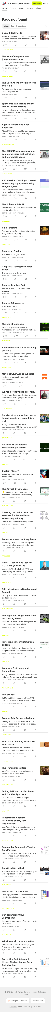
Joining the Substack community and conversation (17, 378)
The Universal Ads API (13, 204)
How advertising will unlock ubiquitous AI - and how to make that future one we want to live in (19, 111)
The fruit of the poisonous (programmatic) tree (15, 58)
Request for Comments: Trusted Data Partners (18, 848)
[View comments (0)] (15, 44)
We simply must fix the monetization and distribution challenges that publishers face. (19, 895)
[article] (25, 38)
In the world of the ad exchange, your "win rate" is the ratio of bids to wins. (18, 945)
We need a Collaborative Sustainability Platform (14, 446)
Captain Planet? (10, 471)
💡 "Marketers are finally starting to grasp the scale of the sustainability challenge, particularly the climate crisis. (19, 493)
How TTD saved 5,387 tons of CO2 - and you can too (17, 564)
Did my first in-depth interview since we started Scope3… (19, 596)
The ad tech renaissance (15, 891)
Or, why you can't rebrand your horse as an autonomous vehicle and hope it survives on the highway (19, 63)
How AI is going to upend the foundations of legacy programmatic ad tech (19, 328)
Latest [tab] (6, 26)
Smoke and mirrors (10, 306)
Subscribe (37, 3)
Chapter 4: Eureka (11, 251)
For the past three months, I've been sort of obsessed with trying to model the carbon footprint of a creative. (19, 396)
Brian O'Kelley (14, 42)
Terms (34, 992)
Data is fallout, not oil (13, 868)
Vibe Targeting (9, 228)
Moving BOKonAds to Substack (18, 374)
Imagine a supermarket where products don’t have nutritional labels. (19, 622)
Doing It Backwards (12, 33)
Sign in (46, 3)
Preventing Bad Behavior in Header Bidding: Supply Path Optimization (17, 962)
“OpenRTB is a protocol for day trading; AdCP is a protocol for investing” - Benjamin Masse (18, 132)
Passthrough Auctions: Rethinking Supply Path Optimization (14, 820)
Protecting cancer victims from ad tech (18, 643)
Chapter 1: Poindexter (13, 303)
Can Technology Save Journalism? (13, 916)
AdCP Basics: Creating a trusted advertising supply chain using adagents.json (19, 183)
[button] (4, 8)
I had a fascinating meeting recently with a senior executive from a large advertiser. (19, 452)
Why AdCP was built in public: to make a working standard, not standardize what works (19, 37)
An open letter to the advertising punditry (19, 349)
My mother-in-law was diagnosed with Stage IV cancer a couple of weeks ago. (18, 649)
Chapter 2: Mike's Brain (14, 285)
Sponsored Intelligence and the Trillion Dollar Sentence (18, 105)
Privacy (27, 992)
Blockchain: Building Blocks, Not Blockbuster (18, 743)
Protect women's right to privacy (19, 539)
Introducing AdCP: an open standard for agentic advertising (19, 208)
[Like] (3, 433)
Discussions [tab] (21, 26)
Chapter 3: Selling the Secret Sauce (17, 268)
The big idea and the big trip (14, 273)
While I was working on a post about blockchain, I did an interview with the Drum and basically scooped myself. (18, 748)
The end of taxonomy (13, 324)
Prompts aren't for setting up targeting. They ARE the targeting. (18, 232)
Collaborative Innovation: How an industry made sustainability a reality (19, 418)
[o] (45, 59)
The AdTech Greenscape (15, 489)
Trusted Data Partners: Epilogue (18, 718)
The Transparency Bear (14, 768)
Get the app (38, 1000)
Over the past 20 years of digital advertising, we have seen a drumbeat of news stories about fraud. (19, 798)
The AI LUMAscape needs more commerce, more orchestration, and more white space (18, 154)
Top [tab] (12, 26)
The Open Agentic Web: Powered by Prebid (19, 84)
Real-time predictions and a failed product (16, 289)
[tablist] (14, 26)
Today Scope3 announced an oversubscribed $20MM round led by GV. (19, 425)
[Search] (46, 26)
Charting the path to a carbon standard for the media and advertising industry (17, 515)
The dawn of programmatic (13, 254)
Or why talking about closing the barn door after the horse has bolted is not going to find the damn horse (18, 354)
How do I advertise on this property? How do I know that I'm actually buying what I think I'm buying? (19, 190)
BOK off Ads (8, 694)
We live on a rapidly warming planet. (17, 521)
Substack (13, 1007)
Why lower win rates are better (18, 941)
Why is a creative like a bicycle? (18, 392)
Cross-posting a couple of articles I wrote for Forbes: (19, 922)
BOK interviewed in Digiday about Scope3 (19, 590)
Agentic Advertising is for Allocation (15, 126)
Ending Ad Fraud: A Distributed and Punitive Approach (18, 793)
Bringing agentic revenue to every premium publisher (16, 90)
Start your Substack (19, 1000)
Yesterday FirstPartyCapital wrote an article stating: (17, 475)
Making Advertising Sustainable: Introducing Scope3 (19, 617)
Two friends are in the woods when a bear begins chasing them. (17, 772)
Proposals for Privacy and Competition (15, 669)
